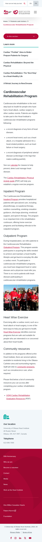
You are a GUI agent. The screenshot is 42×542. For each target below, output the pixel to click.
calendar (14, 165)
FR (36, 3)
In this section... (13, 36)
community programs (25, 367)
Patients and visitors (18, 21)
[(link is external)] (11, 538)
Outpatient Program (12, 247)
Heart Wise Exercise (12, 332)
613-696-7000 (9, 443)
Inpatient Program (11, 199)
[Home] (18, 12)
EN (31, 3)
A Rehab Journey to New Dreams (18, 83)
